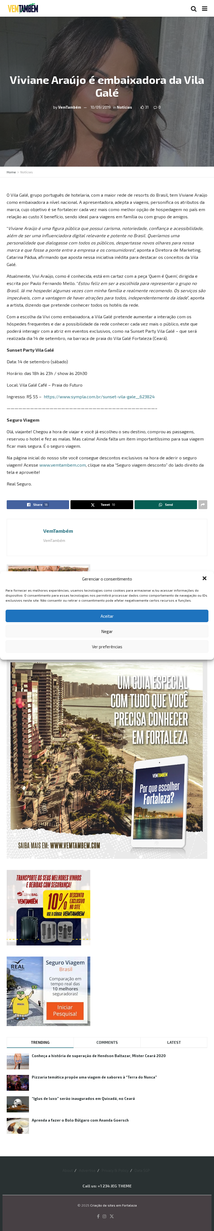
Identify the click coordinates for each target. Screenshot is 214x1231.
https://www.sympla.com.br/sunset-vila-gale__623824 (99, 396)
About (67, 1170)
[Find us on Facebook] (98, 1217)
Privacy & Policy (115, 1170)
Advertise (87, 1170)
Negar (107, 631)
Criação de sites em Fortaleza (113, 1205)
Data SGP (142, 1170)
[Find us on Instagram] (104, 1217)
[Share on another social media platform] (202, 504)
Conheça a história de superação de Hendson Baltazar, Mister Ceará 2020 (99, 1056)
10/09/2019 (101, 107)
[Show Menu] (204, 8)
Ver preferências (107, 646)
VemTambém (69, 107)
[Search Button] (193, 8)
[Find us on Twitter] (112, 1217)
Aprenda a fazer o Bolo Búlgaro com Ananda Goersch (80, 1120)
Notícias (124, 107)
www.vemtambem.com (62, 464)
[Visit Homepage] (23, 8)
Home (11, 172)
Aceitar (107, 616)
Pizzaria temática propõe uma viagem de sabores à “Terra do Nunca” (94, 1077)
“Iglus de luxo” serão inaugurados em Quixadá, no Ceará (83, 1098)
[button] (205, 579)
